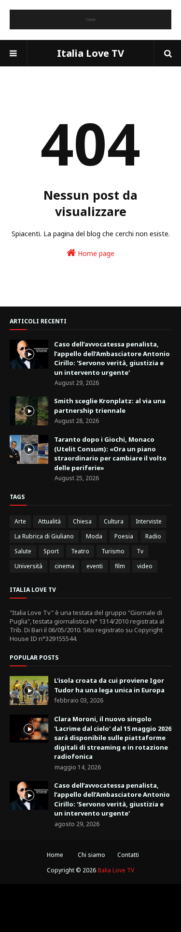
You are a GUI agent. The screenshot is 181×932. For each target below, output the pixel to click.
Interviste (149, 521)
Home (55, 855)
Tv (140, 551)
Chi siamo (91, 855)
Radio (153, 536)
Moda (94, 536)
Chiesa (82, 521)
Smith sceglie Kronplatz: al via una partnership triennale (110, 405)
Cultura (114, 521)
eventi (94, 566)
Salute (22, 551)
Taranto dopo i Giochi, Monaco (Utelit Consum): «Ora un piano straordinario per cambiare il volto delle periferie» (110, 453)
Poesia (123, 536)
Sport (51, 551)
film (120, 566)
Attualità (49, 521)
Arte (20, 521)
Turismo (113, 551)
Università (28, 566)
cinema (64, 566)
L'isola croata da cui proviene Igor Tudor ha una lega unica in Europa (109, 685)
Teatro (80, 551)
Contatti (128, 855)
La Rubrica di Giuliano (44, 536)
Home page (95, 253)
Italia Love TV (90, 53)
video (145, 566)
